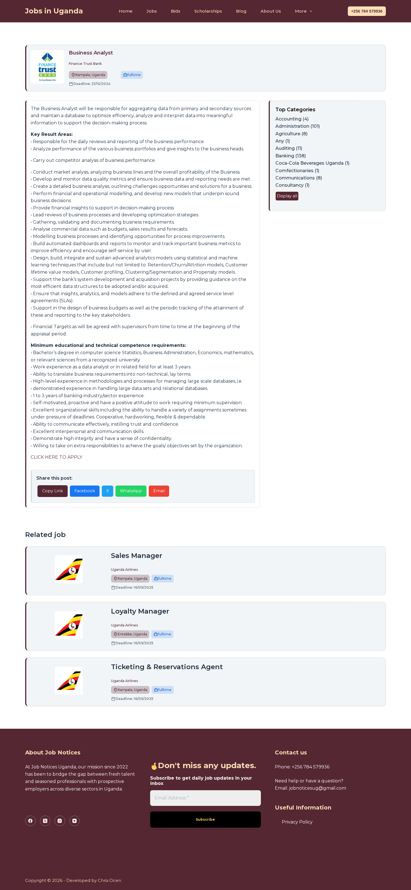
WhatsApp (131, 490)
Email (159, 490)
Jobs (152, 11)
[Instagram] (60, 821)
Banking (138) (290, 155)
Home (126, 11)
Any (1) (282, 141)
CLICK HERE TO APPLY (56, 457)
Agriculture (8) (291, 133)
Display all (287, 195)
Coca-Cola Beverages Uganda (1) (312, 163)
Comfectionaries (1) (297, 170)
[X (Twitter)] (45, 821)
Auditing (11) (288, 148)
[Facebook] (30, 821)
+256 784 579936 (366, 11)
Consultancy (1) (292, 185)
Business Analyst (91, 53)
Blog (241, 11)
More (301, 11)
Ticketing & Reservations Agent (167, 667)
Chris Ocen (109, 880)
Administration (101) (297, 126)
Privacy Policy (297, 822)
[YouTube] (74, 821)
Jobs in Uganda (54, 11)
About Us (271, 11)
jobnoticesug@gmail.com (317, 788)
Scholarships (208, 11)
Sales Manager (136, 555)
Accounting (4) (292, 119)
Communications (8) (298, 178)
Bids (175, 11)
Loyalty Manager (140, 611)
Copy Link (52, 490)
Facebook (84, 490)
